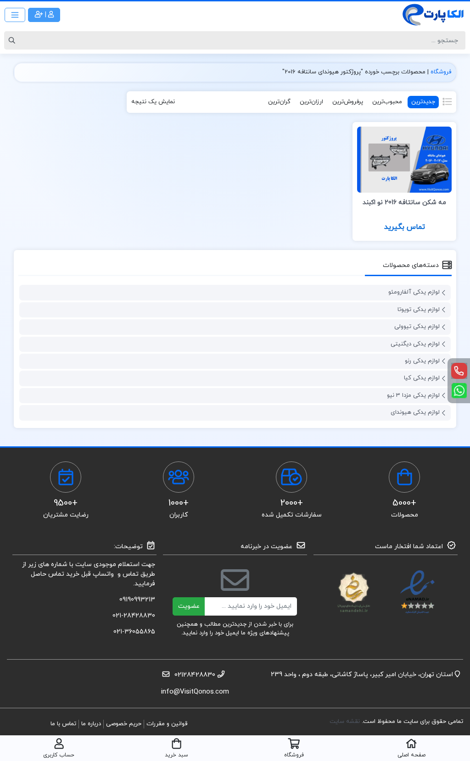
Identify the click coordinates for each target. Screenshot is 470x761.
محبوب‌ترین (387, 102)
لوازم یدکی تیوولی (417, 326)
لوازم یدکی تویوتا (418, 310)
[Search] (13, 40)
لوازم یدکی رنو (422, 361)
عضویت (189, 606)
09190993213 (137, 599)
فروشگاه (441, 72)
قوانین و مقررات (166, 724)
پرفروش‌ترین (347, 102)
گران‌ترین (279, 102)
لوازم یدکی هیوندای (415, 412)
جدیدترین (423, 102)
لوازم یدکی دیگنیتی (415, 344)
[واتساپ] (459, 391)
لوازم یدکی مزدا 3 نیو (413, 395)
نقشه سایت (346, 721)
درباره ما (91, 724)
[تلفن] (459, 371)
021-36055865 (134, 632)
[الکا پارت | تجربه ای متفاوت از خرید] (433, 14)
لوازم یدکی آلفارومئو (414, 292)
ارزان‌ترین (311, 102)
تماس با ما (63, 724)
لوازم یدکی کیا (422, 378)
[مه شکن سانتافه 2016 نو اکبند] (404, 159)
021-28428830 (133, 615)
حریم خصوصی (123, 724)
